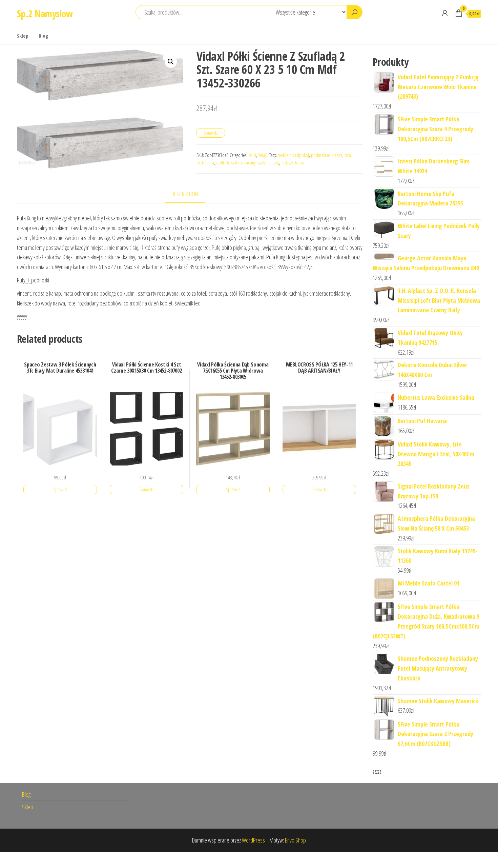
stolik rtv (222, 162)
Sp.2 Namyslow (45, 13)
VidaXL (263, 155)
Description (184, 194)
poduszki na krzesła (327, 155)
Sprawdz (211, 133)
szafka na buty (268, 162)
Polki (252, 155)
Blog (43, 35)
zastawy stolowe (294, 162)
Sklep (22, 35)
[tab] (190, 194)
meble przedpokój (293, 155)
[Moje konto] (444, 13)
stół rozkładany (243, 162)
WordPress (253, 840)
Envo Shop (295, 840)
